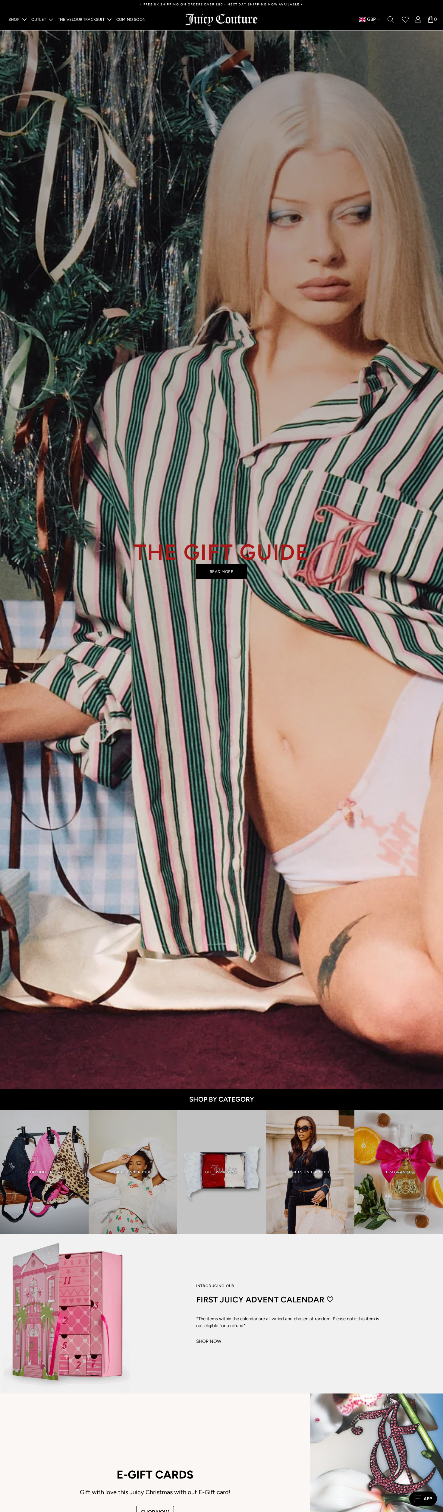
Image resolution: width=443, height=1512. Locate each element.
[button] (423, 1498)
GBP (367, 20)
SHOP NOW (208, 1341)
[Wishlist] (405, 19)
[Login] (418, 19)
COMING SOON (131, 19)
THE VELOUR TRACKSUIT (81, 19)
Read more (222, 571)
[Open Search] (391, 19)
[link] (44, 1172)
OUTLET (38, 19)
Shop (14, 19)
